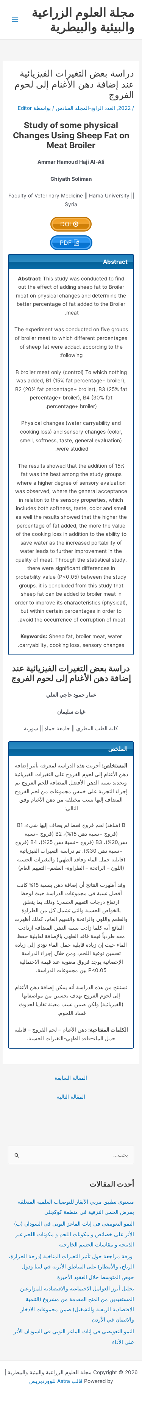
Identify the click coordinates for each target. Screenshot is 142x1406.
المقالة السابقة (71, 1078)
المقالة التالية (71, 1097)
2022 (124, 108)
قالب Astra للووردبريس (56, 1381)
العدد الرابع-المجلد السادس (85, 108)
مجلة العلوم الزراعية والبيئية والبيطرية (83, 19)
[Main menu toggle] (15, 20)
